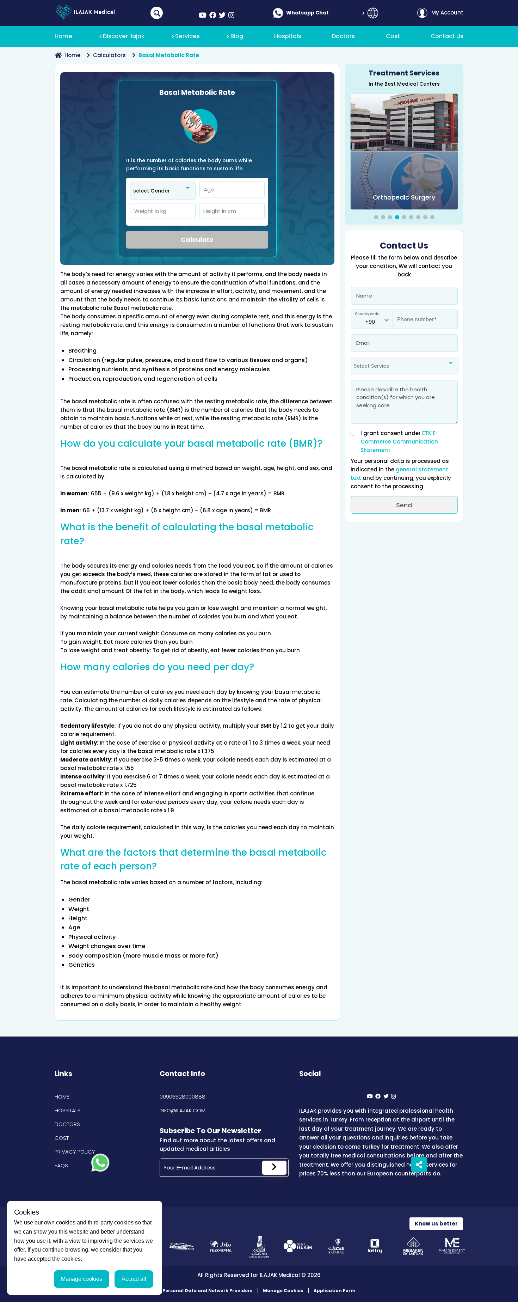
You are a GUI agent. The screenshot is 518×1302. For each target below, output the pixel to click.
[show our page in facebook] (212, 15)
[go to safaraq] (336, 1246)
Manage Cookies (283, 1291)
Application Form (335, 1291)
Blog (236, 36)
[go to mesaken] (413, 1246)
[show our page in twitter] (222, 15)
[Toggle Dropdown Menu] (373, 13)
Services (187, 36)
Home (62, 1096)
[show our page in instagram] (231, 15)
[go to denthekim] (297, 1246)
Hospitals (68, 1110)
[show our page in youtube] (202, 15)
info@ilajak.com (182, 1110)
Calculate (197, 239)
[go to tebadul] (220, 1246)
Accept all (134, 1279)
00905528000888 (182, 1096)
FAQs (61, 1165)
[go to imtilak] (259, 1246)
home (72, 55)
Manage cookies (81, 1279)
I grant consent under (399, 441)
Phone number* (413, 315)
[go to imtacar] (182, 1246)
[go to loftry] (374, 1246)
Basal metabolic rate (168, 55)
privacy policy (75, 1151)
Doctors (67, 1124)
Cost (62, 1138)
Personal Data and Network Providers (207, 1291)
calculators (109, 55)
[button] (376, 217)
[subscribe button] (274, 1168)
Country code (367, 314)
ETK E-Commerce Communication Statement (399, 441)
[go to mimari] (451, 1246)
